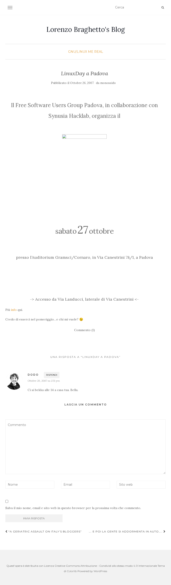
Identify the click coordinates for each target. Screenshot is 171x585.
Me (90, 52)
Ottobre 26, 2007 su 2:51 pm (44, 380)
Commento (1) (84, 330)
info (14, 310)
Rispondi (51, 374)
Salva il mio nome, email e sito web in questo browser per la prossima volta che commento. (73, 508)
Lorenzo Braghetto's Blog (85, 29)
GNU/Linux (77, 52)
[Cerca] (163, 7)
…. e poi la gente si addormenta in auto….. (126, 531)
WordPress (100, 571)
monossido (108, 83)
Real (98, 52)
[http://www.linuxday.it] (84, 170)
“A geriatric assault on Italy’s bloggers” (45, 531)
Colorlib (72, 571)
